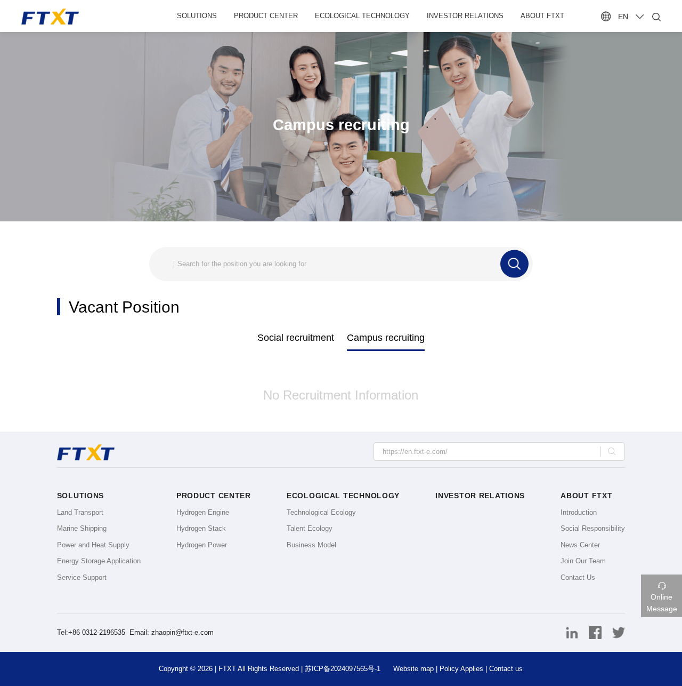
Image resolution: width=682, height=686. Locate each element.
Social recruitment (295, 337)
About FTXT (542, 16)
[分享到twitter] (614, 632)
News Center (580, 545)
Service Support (82, 577)
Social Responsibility (593, 528)
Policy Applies (461, 669)
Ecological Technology (362, 16)
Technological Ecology (321, 512)
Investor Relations (465, 16)
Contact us (506, 669)
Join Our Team (583, 561)
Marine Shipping (82, 528)
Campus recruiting (386, 337)
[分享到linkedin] (568, 632)
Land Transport (80, 512)
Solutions (197, 16)
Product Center (266, 16)
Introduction (579, 512)
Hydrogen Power (201, 545)
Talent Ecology (309, 528)
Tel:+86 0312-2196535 (92, 632)
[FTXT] (80, 17)
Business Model (311, 545)
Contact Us (578, 577)
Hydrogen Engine (202, 512)
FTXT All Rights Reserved (258, 669)
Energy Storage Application (99, 561)
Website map (413, 669)
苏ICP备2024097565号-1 (342, 669)
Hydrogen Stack (201, 528)
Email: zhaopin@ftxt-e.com (171, 632)
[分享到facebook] (592, 632)
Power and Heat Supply (93, 545)
